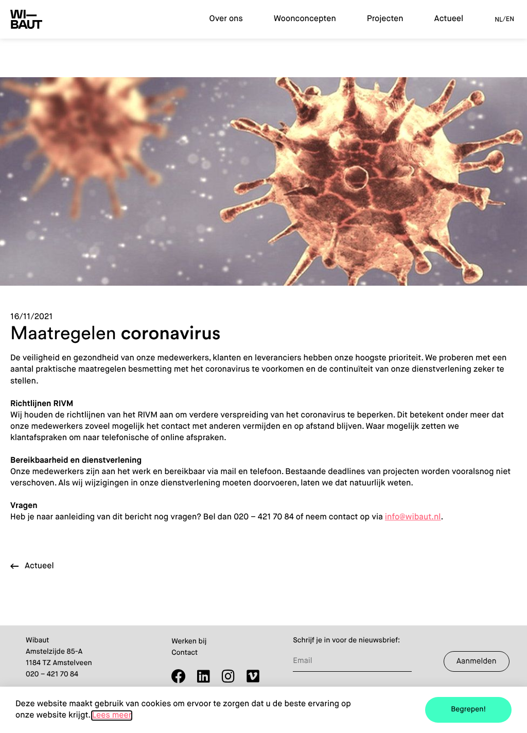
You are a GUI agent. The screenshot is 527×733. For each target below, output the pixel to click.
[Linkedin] (203, 676)
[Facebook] (178, 676)
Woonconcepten (305, 19)
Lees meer (112, 715)
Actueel (449, 19)
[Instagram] (228, 676)
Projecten (385, 19)
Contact (184, 653)
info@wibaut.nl (413, 517)
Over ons (226, 19)
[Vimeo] (252, 676)
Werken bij (188, 641)
